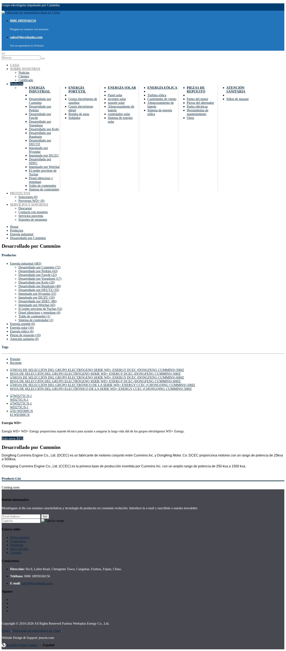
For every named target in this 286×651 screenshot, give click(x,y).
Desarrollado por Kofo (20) (36, 282)
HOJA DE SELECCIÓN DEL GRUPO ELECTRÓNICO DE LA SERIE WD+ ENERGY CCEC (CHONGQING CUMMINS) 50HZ (101, 389)
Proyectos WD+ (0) (31, 200)
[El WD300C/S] (21, 411)
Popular (15, 359)
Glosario (15, 552)
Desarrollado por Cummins (40, 100)
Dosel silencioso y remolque (41, 180)
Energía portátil (77, 89)
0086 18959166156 (23, 20)
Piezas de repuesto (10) (25, 335)
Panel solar (115, 95)
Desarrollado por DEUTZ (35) (38, 290)
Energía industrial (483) (25, 263)
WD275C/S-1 (19, 399)
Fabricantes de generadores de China (36, 630)
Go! (45, 516)
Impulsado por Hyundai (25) (37, 293)
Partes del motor (197, 99)
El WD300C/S (20, 414)
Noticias (23, 72)
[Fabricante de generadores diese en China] (31, 12)
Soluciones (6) (27, 197)
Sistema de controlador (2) (35, 320)
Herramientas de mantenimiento (197, 112)
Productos (16, 230)
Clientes (23, 76)
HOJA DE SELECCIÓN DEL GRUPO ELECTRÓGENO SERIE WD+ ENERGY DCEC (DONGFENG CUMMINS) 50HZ (95, 373)
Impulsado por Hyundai (38, 149)
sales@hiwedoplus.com (26, 37)
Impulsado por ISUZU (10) (36, 297)
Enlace (6, 630)
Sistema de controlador (44, 189)
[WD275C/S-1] (21, 396)
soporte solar (116, 102)
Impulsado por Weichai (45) (36, 305)
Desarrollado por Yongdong (40, 123)
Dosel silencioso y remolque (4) (39, 312)
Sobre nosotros (20, 537)
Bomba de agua (78, 114)
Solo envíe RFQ (12, 438)
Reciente (16, 363)
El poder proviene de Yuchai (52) (40, 309)
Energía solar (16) (22, 327)
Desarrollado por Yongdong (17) (39, 278)
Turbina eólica (156, 95)
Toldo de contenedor (42, 185)
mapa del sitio (19, 548)
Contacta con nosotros (33, 212)
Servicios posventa (30, 216)
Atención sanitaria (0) (24, 339)
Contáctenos (18, 541)
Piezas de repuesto (196, 89)
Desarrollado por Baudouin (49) (39, 286)
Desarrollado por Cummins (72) (39, 267)
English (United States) (22, 645)
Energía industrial (39, 89)
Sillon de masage (237, 99)
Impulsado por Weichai (44, 167)
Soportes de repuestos (32, 219)
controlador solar (119, 114)
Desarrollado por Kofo (44, 129)
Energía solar (122, 87)
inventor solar (117, 99)
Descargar (25, 208)
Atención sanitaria (235, 89)
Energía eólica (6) (21, 331)
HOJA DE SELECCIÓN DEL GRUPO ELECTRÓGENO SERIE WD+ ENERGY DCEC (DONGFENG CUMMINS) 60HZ (95, 381)
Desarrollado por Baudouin (40, 134)
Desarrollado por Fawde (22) (37, 275)
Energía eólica (162, 87)
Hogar (14, 226)
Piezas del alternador (200, 102)
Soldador (74, 118)
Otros (190, 118)
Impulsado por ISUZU (44, 155)
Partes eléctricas (197, 106)
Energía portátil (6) (22, 324)
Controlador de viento (161, 99)
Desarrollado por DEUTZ (40, 142)
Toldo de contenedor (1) (34, 316)
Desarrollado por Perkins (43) (38, 271)
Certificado (25, 80)
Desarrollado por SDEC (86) (37, 301)
